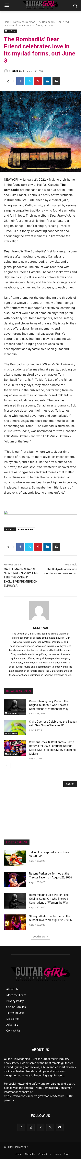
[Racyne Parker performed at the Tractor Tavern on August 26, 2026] (15, 879)
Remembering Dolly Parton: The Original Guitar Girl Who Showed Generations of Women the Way (49, 705)
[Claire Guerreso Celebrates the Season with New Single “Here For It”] (15, 727)
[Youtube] (60, 1127)
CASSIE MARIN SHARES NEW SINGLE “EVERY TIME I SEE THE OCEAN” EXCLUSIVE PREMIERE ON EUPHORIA (21, 577)
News (16, 22)
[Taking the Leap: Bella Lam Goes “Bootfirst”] (15, 858)
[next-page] (12, 765)
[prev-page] (6, 765)
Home (7, 22)
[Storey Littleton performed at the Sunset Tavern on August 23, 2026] (15, 922)
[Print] (56, 81)
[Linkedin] (47, 81)
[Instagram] (31, 1127)
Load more (39, 936)
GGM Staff (18, 70)
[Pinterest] (38, 81)
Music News (28, 22)
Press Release (25, 529)
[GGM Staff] (6, 71)
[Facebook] (20, 81)
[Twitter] (29, 81)
